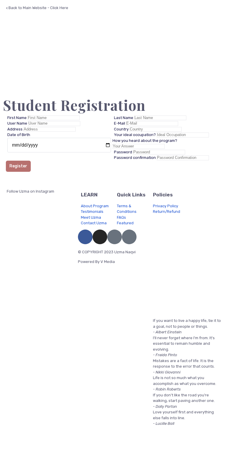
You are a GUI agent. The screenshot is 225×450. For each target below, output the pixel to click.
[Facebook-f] (85, 237)
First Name (17, 118)
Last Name (124, 118)
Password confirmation (135, 157)
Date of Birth (18, 135)
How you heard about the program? (144, 140)
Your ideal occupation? (135, 135)
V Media (107, 261)
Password (123, 152)
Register (18, 166)
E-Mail (120, 123)
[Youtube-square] (114, 237)
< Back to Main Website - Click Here (37, 8)
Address (15, 129)
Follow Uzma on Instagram (30, 191)
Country (121, 129)
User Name (17, 123)
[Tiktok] (129, 237)
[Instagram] (100, 237)
